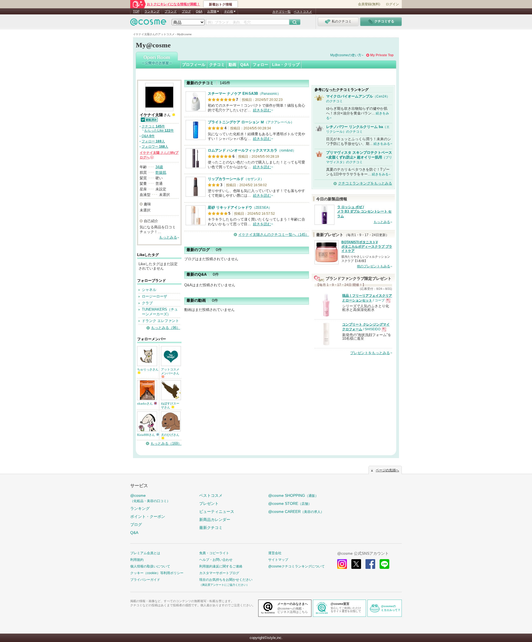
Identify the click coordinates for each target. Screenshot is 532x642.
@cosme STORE (289, 503)
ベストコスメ (303, 11)
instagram (342, 564)
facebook (370, 564)
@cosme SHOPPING (293, 495)
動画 (232, 64)
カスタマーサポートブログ (219, 573)
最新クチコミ (210, 527)
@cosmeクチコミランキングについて (296, 566)
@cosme (150, 498)
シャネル (149, 290)
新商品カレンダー (214, 519)
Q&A (199, 11)
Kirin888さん (146, 434)
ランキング (152, 11)
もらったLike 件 (159, 130)
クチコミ (217, 64)
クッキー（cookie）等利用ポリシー (156, 573)
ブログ (186, 11)
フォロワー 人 (155, 147)
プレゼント (209, 503)
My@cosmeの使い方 (345, 55)
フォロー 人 (153, 141)
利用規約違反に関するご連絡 (220, 566)
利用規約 (137, 560)
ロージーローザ (154, 296)
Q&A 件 (148, 136)
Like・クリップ (286, 64)
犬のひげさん (170, 434)
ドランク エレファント (160, 321)
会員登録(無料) (369, 4)
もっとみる (168, 237)
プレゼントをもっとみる (370, 353)
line (384, 564)
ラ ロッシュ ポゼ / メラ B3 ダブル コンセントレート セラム (364, 211)
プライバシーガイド (145, 580)
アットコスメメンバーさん (170, 371)
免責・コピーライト (214, 553)
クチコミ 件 (153, 126)
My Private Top (381, 55)
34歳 (159, 167)
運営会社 (275, 553)
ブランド (171, 11)
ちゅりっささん (147, 369)
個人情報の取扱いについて (150, 566)
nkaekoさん (145, 403)
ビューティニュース (216, 511)
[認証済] (149, 119)
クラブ (147, 303)
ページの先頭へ (387, 470)
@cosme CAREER (296, 511)
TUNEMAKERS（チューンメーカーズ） (160, 311)
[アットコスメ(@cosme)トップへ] (148, 23)
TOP (136, 11)
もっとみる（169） (165, 443)
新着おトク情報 (220, 4)
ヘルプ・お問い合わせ (215, 560)
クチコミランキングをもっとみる (365, 183)
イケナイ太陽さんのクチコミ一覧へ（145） (273, 234)
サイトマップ (278, 560)
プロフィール (193, 64)
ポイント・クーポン (147, 516)
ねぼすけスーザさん (170, 405)
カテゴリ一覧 (281, 11)
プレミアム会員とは (145, 553)
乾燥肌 (160, 172)
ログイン (392, 4)
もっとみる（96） (165, 328)
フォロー (260, 64)
